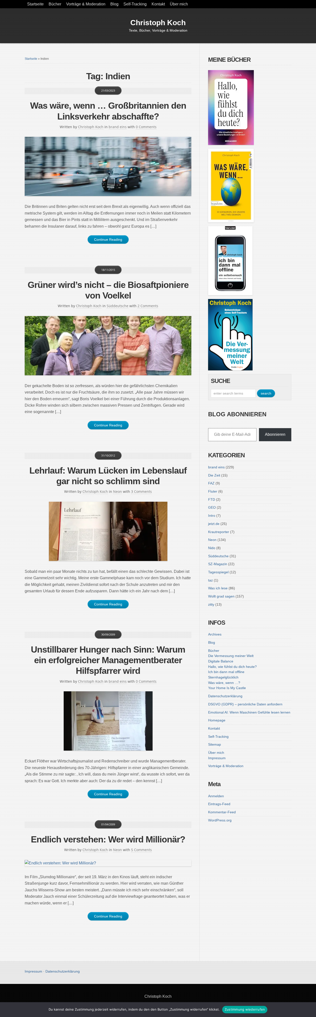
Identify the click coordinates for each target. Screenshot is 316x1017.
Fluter (212, 491)
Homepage (216, 720)
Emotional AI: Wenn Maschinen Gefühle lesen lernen (249, 712)
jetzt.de (213, 524)
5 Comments (141, 849)
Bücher (55, 4)
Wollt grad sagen (221, 596)
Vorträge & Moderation (85, 4)
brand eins (118, 126)
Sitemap (214, 744)
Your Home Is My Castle (227, 688)
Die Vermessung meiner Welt (231, 656)
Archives (214, 634)
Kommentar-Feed (222, 812)
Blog (114, 4)
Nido (211, 548)
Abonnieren (275, 434)
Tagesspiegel (218, 572)
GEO (212, 507)
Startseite (35, 4)
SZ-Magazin (217, 564)
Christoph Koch (158, 23)
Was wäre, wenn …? (224, 683)
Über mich (179, 4)
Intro (211, 516)
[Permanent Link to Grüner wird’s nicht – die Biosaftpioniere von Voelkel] (108, 345)
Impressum (217, 758)
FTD (211, 499)
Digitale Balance (220, 661)
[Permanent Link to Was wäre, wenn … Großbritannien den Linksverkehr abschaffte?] (108, 166)
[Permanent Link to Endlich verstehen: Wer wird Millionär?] (108, 863)
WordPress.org (220, 820)
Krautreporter (218, 532)
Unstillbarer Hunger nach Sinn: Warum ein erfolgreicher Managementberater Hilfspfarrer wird (108, 660)
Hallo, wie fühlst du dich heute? (232, 667)
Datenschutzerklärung (225, 696)
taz (210, 580)
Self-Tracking (135, 4)
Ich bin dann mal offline (226, 672)
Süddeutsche (117, 305)
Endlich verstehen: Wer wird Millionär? (108, 839)
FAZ (211, 483)
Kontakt (158, 4)
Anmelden (216, 796)
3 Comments (141, 491)
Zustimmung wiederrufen (245, 1009)
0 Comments (146, 126)
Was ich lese (218, 588)
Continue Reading (108, 239)
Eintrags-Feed (219, 804)
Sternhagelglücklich (223, 677)
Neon (117, 491)
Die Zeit (214, 475)
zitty (211, 604)
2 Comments (148, 305)
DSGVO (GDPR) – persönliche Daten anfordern (245, 704)
